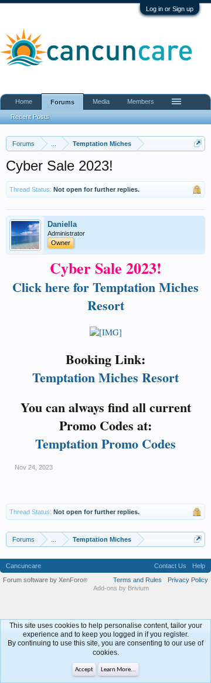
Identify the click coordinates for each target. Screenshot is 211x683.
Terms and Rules (137, 579)
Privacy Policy (188, 579)
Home (23, 101)
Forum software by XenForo (45, 579)
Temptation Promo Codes (105, 443)
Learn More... (118, 670)
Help (198, 565)
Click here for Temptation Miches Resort (105, 296)
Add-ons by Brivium (121, 588)
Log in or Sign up (169, 8)
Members (140, 101)
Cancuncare (23, 565)
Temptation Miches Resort (105, 377)
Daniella (62, 224)
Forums (62, 102)
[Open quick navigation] (198, 143)
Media (101, 101)
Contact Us (170, 565)
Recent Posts (30, 116)
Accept (84, 670)
